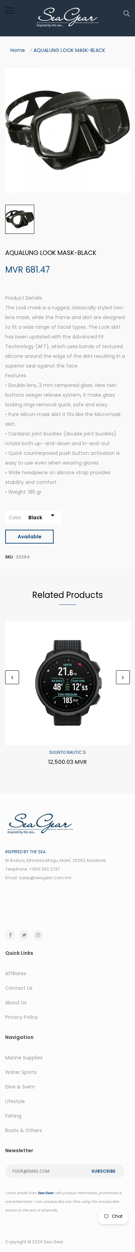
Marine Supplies (24, 1057)
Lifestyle (15, 1101)
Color (15, 517)
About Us (16, 1002)
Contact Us (19, 988)
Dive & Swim (20, 1086)
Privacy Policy (21, 1017)
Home (17, 50)
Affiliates (15, 973)
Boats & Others (23, 1130)
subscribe (103, 1171)
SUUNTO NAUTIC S (67, 752)
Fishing (13, 1115)
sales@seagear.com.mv (45, 878)
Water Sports (21, 1072)
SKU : (10, 557)
